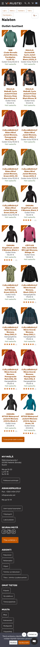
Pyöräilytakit (7, 15)
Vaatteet (21, 11)
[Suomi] (36, 3)
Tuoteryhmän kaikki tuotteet (13, 439)
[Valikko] (3, 3)
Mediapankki (7, 626)
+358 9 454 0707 (13, 492)
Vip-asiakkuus (8, 596)
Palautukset (7, 555)
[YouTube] (14, 532)
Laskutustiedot (8, 520)
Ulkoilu (12, 11)
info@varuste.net (8, 495)
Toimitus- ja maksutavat (11, 572)
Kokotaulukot (7, 620)
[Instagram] (9, 532)
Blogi (5, 615)
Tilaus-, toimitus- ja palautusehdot (15, 577)
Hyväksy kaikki (24, 642)
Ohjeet (5, 566)
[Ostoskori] (33, 3)
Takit (30, 11)
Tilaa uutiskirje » (10, 540)
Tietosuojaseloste (9, 602)
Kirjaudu (6, 590)
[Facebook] (4, 532)
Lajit (5, 11)
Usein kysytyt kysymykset (12, 508)
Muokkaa (13, 642)
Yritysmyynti (7, 514)
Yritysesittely (7, 631)
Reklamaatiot (7, 560)
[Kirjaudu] (29, 3)
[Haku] (25, 3)
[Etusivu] (14, 3)
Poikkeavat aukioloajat (10, 480)
